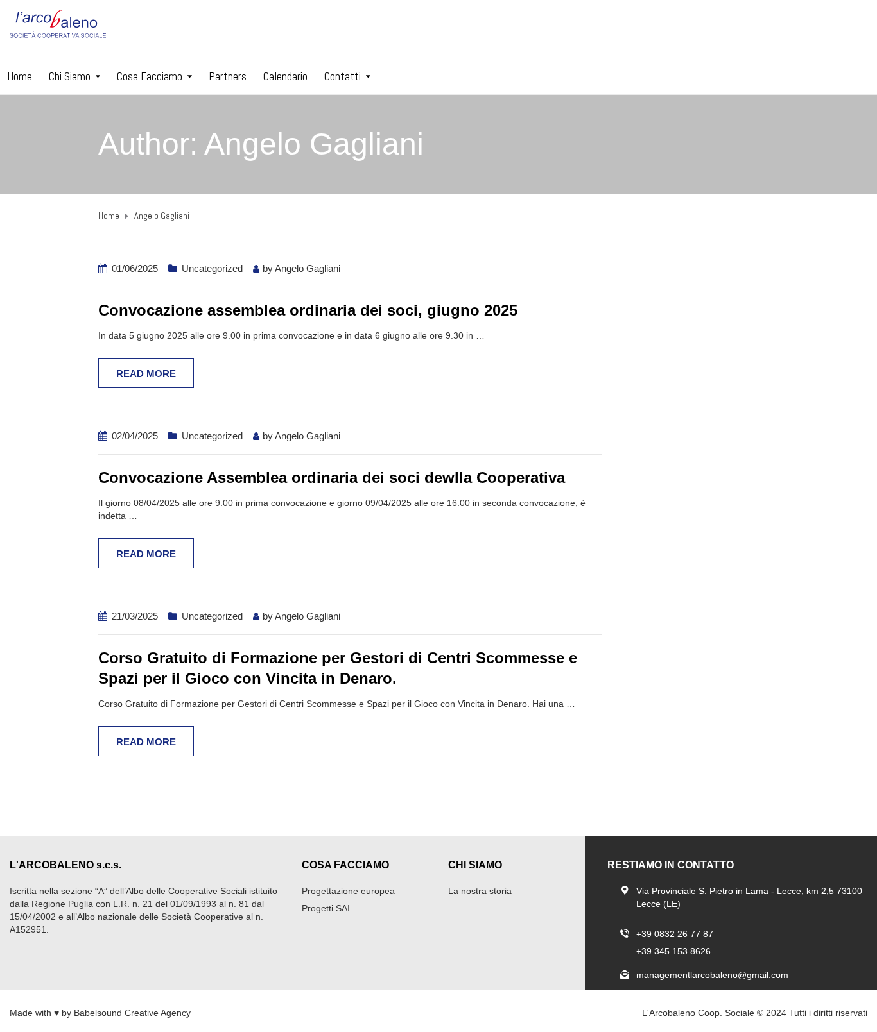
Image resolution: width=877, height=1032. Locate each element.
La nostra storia (480, 891)
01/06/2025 (135, 268)
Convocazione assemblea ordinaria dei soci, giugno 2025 (307, 310)
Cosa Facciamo (149, 76)
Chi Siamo (70, 76)
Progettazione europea (348, 891)
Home (19, 76)
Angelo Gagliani (307, 268)
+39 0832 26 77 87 (674, 934)
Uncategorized (212, 268)
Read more (146, 373)
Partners (228, 76)
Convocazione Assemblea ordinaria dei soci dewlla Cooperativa (331, 477)
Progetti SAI (326, 908)
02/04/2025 (135, 435)
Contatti (342, 76)
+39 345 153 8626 (673, 951)
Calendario (285, 76)
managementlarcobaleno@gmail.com (712, 975)
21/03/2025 (135, 616)
